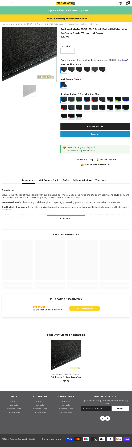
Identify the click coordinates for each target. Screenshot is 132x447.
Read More (66, 218)
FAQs (66, 180)
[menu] (3, 3)
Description (28, 180)
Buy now (95, 134)
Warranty (100, 180)
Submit (121, 408)
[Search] (10, 3)
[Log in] (120, 3)
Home (5, 24)
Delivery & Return (82, 180)
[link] (17, 283)
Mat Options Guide (49, 180)
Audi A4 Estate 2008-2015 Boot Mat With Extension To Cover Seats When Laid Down (66, 375)
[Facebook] (102, 418)
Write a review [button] (85, 308)
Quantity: (65, 46)
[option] (29, 54)
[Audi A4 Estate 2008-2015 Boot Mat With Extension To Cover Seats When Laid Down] (66, 355)
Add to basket (95, 126)
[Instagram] (107, 418)
